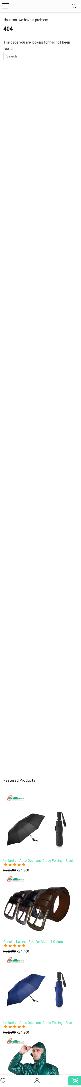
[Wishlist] (2, 1081)
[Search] (74, 6)
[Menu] (5, 6)
